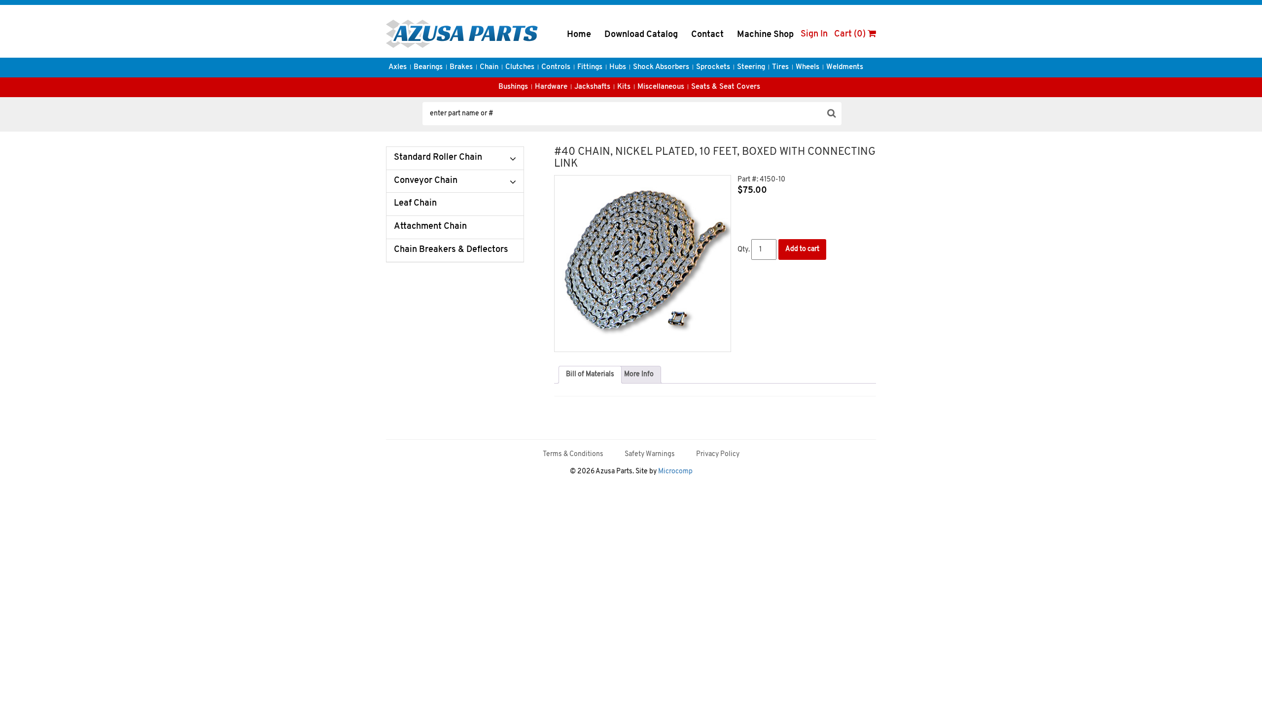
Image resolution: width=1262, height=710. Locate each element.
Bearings (428, 67)
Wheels (807, 67)
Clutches (519, 67)
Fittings (589, 67)
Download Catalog (641, 35)
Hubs (617, 67)
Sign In (814, 34)
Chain (489, 67)
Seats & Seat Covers (725, 87)
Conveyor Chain (425, 181)
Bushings (513, 87)
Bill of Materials (590, 374)
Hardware (551, 87)
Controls (555, 67)
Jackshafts (592, 87)
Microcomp (675, 471)
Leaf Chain (415, 203)
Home (579, 35)
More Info (639, 374)
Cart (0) (851, 34)
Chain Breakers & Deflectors (451, 250)
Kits (624, 87)
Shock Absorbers (661, 67)
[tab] (590, 375)
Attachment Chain (430, 226)
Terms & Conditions (573, 454)
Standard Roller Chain (438, 157)
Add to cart (802, 249)
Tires (780, 67)
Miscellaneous (660, 87)
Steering (751, 67)
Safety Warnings (650, 454)
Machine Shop (765, 35)
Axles (397, 67)
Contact (707, 35)
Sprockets (713, 67)
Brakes (461, 67)
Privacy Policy (717, 454)
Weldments (844, 67)
